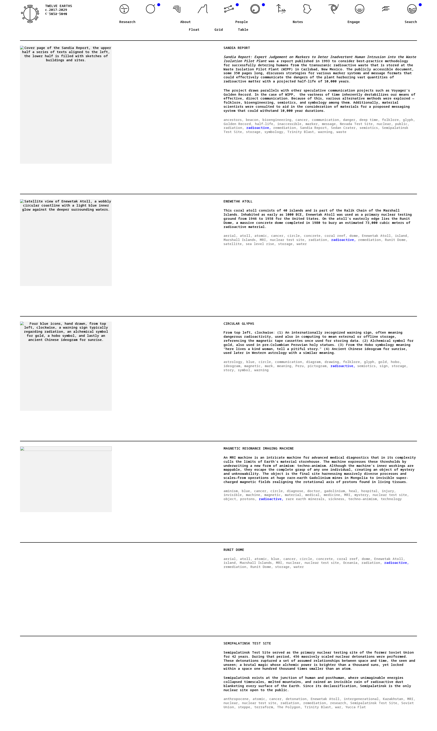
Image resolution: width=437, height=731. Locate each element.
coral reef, (336, 235)
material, (294, 494)
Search (411, 22)
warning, (326, 131)
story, (230, 370)
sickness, (337, 498)
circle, (294, 235)
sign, (385, 365)
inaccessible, (290, 123)
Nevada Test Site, (357, 123)
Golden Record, (238, 123)
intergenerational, (362, 698)
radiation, (234, 127)
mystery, (362, 494)
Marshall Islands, (241, 239)
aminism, (232, 490)
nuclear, (385, 123)
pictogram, (318, 365)
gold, (383, 361)
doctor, (314, 490)
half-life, (265, 123)
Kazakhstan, (394, 698)
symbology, (274, 131)
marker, (312, 123)
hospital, (370, 490)
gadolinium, (335, 490)
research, (339, 702)
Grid (218, 30)
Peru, (300, 365)
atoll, (246, 235)
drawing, (333, 361)
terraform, (264, 707)
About (185, 22)
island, (402, 235)
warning (261, 370)
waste (341, 131)
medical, (313, 494)
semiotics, (370, 127)
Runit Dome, (396, 239)
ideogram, (233, 365)
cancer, (302, 119)
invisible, (234, 494)
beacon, (253, 119)
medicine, (333, 494)
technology (391, 498)
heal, (354, 490)
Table (243, 30)
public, (402, 123)
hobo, (396, 361)
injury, (389, 490)
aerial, (231, 235)
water (302, 243)
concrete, (313, 235)
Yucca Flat (355, 707)
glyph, (409, 119)
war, (339, 707)
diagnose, (296, 490)
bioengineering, (277, 119)
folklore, (391, 119)
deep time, (369, 119)
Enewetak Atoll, (377, 235)
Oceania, (351, 562)
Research (127, 22)
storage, (254, 131)
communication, (326, 119)
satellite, (234, 243)
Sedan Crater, (344, 127)
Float (194, 30)
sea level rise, (261, 243)
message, (330, 123)
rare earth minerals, (306, 498)
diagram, (314, 361)
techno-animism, (363, 498)
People (241, 22)
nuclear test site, (288, 239)
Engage (354, 22)
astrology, (234, 361)
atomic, (261, 235)
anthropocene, (237, 698)
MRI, (264, 239)
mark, (270, 365)
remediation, (285, 127)
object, (231, 498)
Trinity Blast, (301, 131)
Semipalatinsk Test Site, (374, 702)
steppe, (245, 707)
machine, (254, 494)
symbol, (245, 370)
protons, (248, 498)
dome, (354, 235)
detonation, (297, 698)
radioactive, (258, 127)
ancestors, (234, 119)
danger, (350, 119)
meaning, (285, 365)
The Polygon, (289, 707)
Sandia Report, (314, 127)
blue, (251, 361)
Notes (298, 22)
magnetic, (253, 365)
